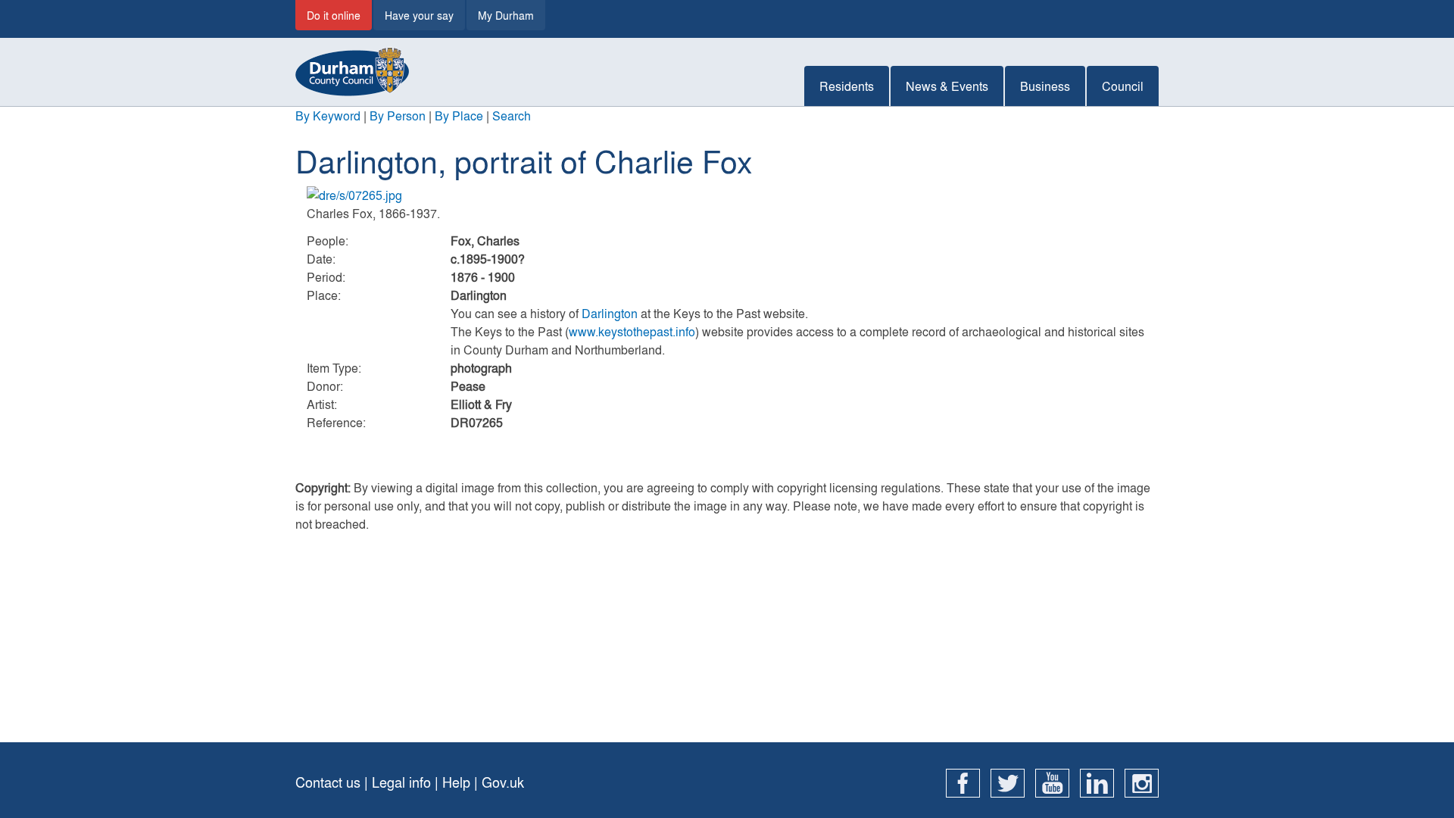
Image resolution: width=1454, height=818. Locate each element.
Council (1123, 86)
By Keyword (327, 115)
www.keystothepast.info (632, 331)
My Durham (506, 15)
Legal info (401, 782)
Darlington (610, 313)
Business (1045, 86)
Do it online (333, 15)
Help (456, 782)
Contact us (327, 782)
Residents (846, 86)
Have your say (419, 15)
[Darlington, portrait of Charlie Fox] (727, 195)
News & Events (947, 86)
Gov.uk (503, 782)
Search (511, 115)
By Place (459, 115)
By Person (398, 115)
